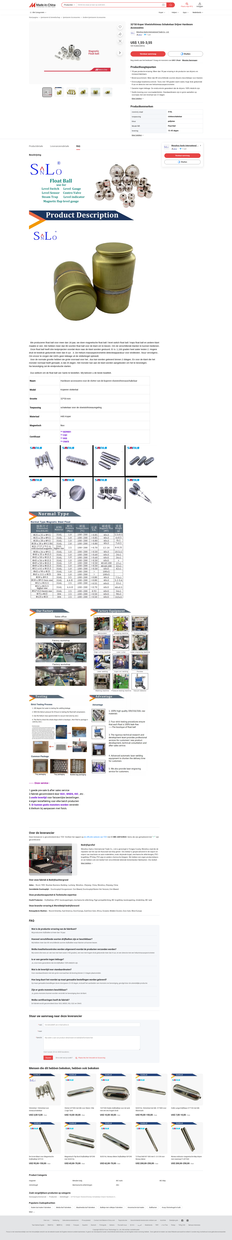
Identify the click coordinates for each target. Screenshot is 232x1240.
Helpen (174, 12)
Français (76, 1225)
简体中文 (50, 1225)
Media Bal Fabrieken (63, 1207)
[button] (163, 5)
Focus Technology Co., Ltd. (113, 1229)
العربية (140, 1225)
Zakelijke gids (173, 1220)
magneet (32, 1180)
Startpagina (33, 17)
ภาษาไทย (165, 1225)
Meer (31, 1212)
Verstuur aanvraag (148, 54)
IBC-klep (163, 1180)
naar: (40, 1031)
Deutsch (93, 1225)
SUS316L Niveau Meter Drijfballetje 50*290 (116, 1156)
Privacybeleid (86, 1220)
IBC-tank (119, 1180)
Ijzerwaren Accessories (71, 17)
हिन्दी (157, 1225)
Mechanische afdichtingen (82, 1185)
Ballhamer (153, 1207)
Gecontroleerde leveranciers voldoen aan (143, 1220)
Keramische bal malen (136, 1207)
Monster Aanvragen (189, 60)
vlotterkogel (33, 1185)
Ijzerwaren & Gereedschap (50, 17)
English (42, 1225)
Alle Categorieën (38, 12)
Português (102, 1225)
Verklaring (56, 1220)
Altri (117, 1185)
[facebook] (182, 1220)
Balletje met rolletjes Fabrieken (111, 1207)
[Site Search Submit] (170, 4)
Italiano (111, 1225)
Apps (185, 12)
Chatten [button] (187, 54)
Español (85, 1225)
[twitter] (187, 1220)
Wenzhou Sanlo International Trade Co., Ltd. (152, 32)
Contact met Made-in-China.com (104, 1220)
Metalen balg (77, 1180)
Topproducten (122, 1220)
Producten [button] (68, 4)
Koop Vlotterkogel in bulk (171, 1207)
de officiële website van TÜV (95, 837)
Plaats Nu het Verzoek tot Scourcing (90, 1058)
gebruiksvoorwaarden (218, 1232)
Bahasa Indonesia (194, 1225)
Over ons (46, 1220)
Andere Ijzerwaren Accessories (94, 17)
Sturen (48, 1057)
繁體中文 (59, 1225)
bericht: (39, 1037)
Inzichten (163, 1220)
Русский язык (122, 1225)
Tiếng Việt (181, 1225)
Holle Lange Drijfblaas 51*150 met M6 (185, 1108)
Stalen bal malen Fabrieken (41, 1207)
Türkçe (173, 1225)
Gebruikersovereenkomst (70, 1220)
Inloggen (199, 6)
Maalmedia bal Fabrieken (85, 1207)
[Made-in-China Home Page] (42, 4)
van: (40, 1025)
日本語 (68, 1225)
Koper (161, 12)
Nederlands (148, 1225)
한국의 (132, 1225)
